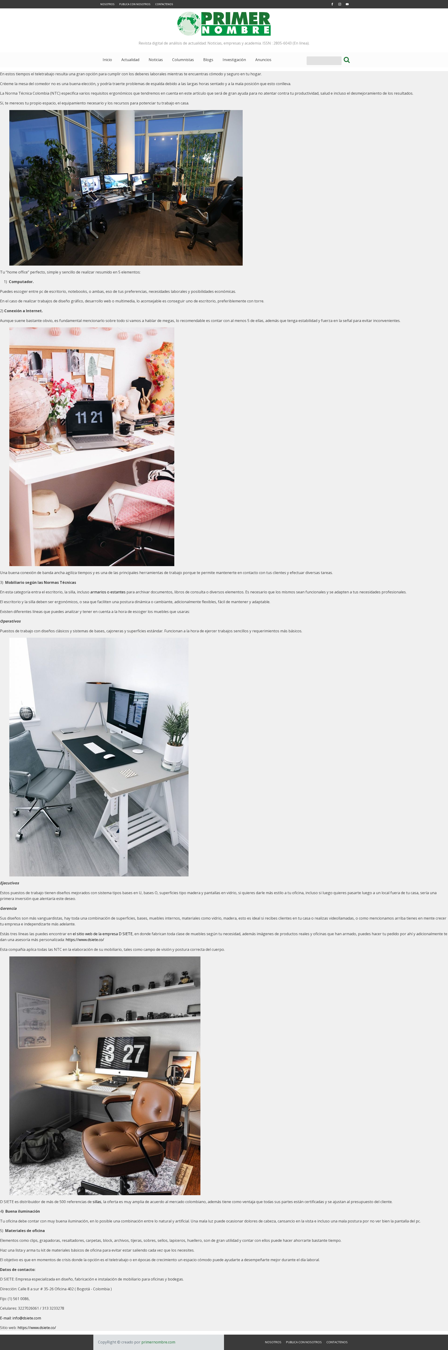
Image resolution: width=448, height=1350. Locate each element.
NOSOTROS (107, 4)
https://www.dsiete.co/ (85, 939)
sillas (97, 1201)
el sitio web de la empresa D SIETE (103, 933)
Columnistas (183, 59)
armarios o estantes (108, 592)
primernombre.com (157, 1342)
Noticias (156, 59)
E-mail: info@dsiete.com (20, 1318)
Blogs (208, 59)
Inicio (107, 59)
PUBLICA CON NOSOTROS (134, 4)
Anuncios (263, 59)
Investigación (234, 59)
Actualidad (130, 59)
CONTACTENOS (164, 4)
